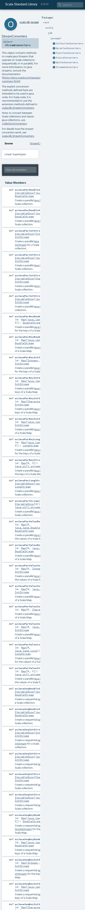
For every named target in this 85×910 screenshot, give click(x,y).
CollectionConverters (69, 43)
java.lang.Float (39, 339)
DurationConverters (68, 48)
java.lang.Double (40, 319)
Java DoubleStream (29, 827)
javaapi (35, 22)
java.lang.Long (38, 442)
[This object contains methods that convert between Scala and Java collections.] (54, 43)
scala (23, 22)
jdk (28, 22)
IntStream (22, 236)
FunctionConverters (68, 53)
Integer (33, 360)
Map (23, 319)
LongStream (31, 445)
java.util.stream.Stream (33, 466)
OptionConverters (67, 62)
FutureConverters (67, 57)
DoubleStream (24, 196)
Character (34, 401)
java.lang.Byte (38, 380)
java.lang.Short (39, 421)
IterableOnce (24, 192)
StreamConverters (67, 67)
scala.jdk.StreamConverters (18, 107)
